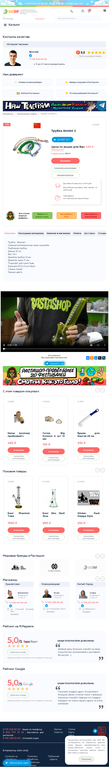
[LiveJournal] (103, 358)
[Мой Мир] (96, 358)
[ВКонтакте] (88, 358)
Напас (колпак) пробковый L (19, 434)
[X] (99, 358)
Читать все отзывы (18, 652)
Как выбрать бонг (66, 215)
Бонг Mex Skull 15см (54, 514)
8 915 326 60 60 (11, 729)
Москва (9, 19)
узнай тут (63, 139)
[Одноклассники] (92, 358)
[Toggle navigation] (48, 14)
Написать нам (18, 762)
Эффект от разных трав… (42, 215)
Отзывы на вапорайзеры (30, 82)
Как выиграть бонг (65, 175)
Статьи (71, 729)
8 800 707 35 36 (13, 732)
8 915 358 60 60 (11, 738)
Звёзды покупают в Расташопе (84, 82)
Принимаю (86, 759)
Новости (58, 732)
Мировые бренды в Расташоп (23, 555)
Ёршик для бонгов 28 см (88, 434)
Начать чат (57, 363)
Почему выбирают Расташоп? (83, 93)
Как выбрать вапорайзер (91, 215)
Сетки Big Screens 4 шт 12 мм (54, 436)
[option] (30, 145)
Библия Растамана (30, 93)
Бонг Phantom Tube (19, 514)
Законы (58, 729)
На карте (14, 614)
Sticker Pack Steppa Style (88, 514)
